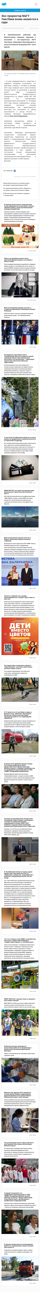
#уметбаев (14, 28)
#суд (18, 28)
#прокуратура (6, 28)
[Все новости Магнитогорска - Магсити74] (4, 4)
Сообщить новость (20, 10)
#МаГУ (22, 28)
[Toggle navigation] (36, 4)
